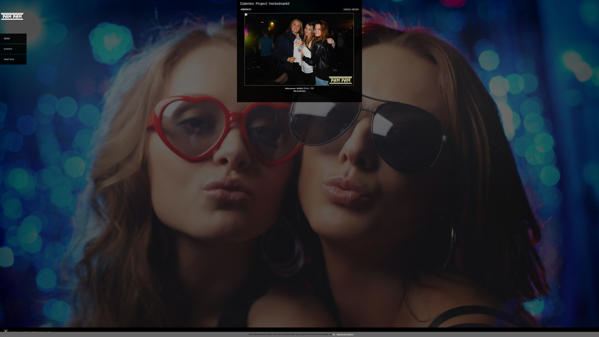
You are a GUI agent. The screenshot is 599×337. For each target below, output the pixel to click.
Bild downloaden (299, 91)
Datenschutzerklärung (345, 334)
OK (334, 334)
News (7, 38)
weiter (355, 9)
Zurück (347, 9)
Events (8, 49)
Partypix (9, 59)
